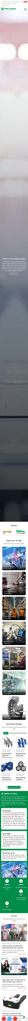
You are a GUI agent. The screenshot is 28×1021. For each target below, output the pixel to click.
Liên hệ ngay (14, 273)
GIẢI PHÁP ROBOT (9, 641)
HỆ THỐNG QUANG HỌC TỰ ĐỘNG (14, 666)
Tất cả (6, 733)
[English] (24, 1)
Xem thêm (23, 954)
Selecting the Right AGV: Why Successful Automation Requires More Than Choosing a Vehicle (12, 1015)
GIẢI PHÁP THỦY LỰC (10, 591)
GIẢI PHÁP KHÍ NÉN (9, 567)
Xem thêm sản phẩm (13, 787)
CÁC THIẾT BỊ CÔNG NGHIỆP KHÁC (14, 716)
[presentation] (2, 267)
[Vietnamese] (26, 1)
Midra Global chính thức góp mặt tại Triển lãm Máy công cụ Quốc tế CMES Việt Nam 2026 (13, 981)
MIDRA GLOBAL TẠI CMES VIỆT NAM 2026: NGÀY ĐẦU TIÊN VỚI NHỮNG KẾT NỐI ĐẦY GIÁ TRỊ (12, 947)
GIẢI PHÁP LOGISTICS (10, 616)
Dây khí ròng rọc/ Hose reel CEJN (6, 779)
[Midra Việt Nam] (8, 9)
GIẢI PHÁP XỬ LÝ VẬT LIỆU (11, 691)
